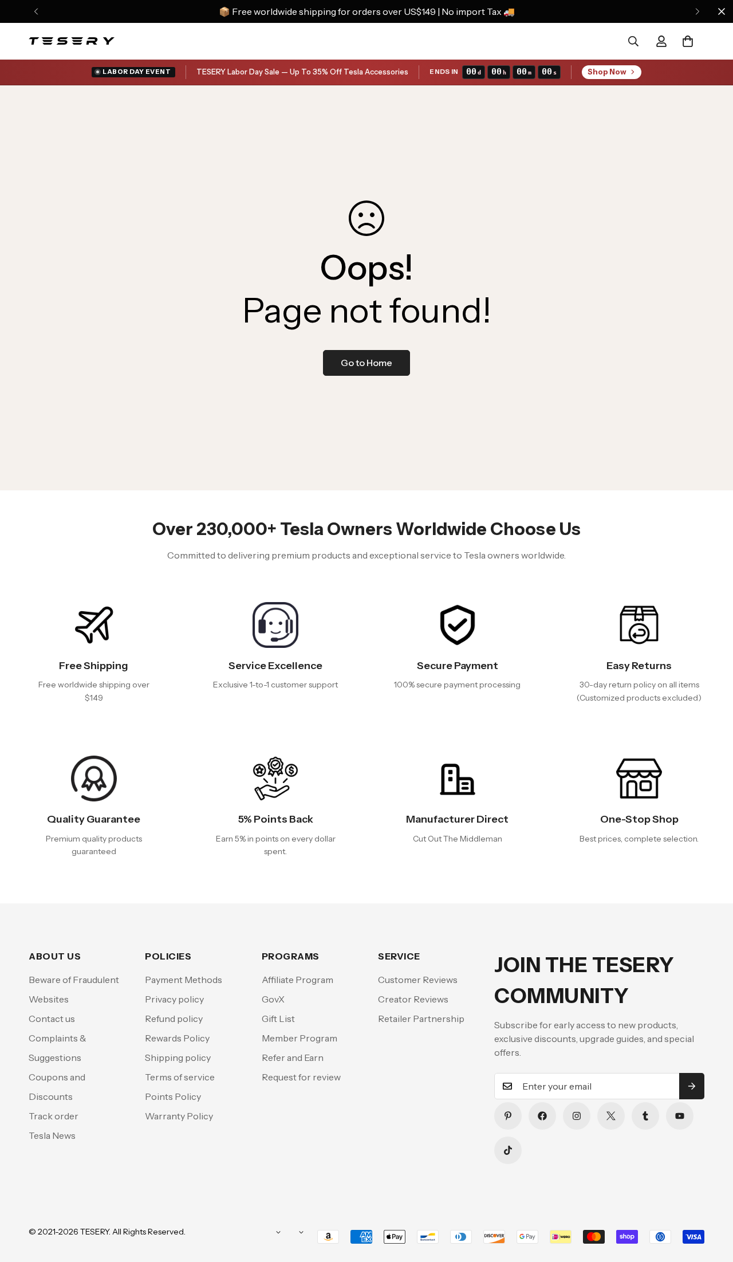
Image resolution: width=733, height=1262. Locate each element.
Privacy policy (174, 999)
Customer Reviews (418, 979)
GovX (273, 999)
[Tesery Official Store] (72, 41)
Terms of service (180, 1077)
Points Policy (173, 1096)
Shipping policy (178, 1057)
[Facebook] (542, 1116)
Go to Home (366, 362)
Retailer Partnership (421, 1018)
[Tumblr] (645, 1116)
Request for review (301, 1077)
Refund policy (174, 1018)
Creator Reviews (413, 999)
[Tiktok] (508, 1150)
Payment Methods (183, 979)
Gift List (278, 1018)
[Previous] (36, 11)
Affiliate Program (297, 979)
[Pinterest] (508, 1116)
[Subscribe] (691, 1086)
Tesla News (52, 1135)
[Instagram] (576, 1116)
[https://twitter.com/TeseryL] (611, 1116)
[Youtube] (679, 1116)
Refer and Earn (293, 1057)
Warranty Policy (179, 1116)
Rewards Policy (177, 1038)
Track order (53, 1116)
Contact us (52, 1018)
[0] (688, 41)
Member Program (299, 1038)
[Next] (697, 11)
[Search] (633, 41)
